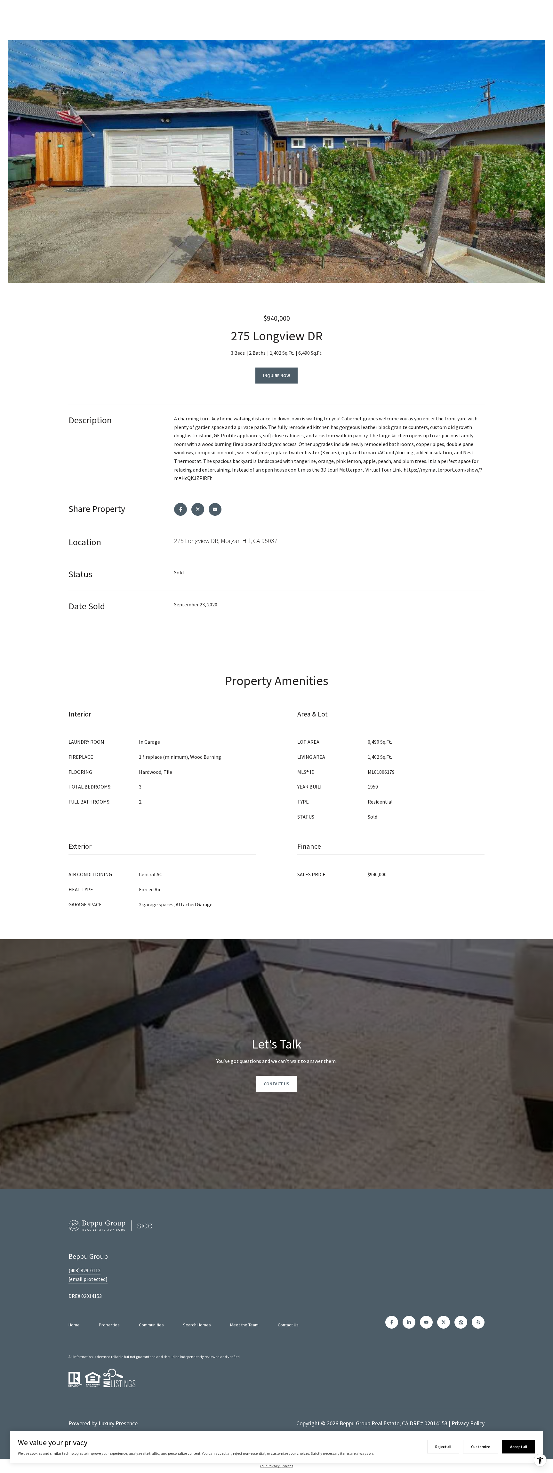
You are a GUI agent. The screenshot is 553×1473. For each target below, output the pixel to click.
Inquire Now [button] (276, 375)
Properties (109, 1325)
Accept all (518, 1446)
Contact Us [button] (276, 1084)
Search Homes (197, 1325)
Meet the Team (244, 1325)
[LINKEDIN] (409, 1322)
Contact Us (288, 1325)
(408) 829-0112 (84, 1270)
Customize (480, 1446)
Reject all (443, 1446)
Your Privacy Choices (276, 1465)
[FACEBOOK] (391, 1322)
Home (74, 1325)
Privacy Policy (468, 1423)
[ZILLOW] (460, 1322)
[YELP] (478, 1322)
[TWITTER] (443, 1322)
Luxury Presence (118, 1423)
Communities (151, 1325)
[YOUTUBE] (426, 1322)
